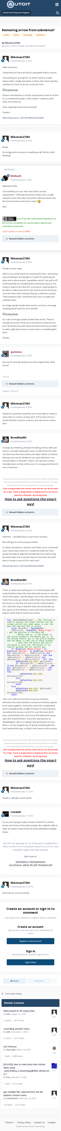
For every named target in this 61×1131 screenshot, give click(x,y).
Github (26, 864)
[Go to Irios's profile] (54, 1066)
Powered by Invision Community (30, 1126)
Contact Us (39, 1122)
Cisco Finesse (15, 864)
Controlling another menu (16, 1028)
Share (15, 980)
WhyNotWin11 (22, 861)
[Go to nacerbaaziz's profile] (54, 1093)
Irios (8, 1077)
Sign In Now (30, 962)
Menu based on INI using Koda (18, 1010)
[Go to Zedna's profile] (54, 1048)
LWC (8, 1014)
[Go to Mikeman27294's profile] (6, 59)
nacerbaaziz (12, 1098)
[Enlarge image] (10, 89)
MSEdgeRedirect (37, 861)
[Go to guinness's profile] (6, 354)
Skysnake (11, 1049)
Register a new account (30, 941)
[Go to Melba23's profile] (6, 178)
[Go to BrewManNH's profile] (6, 439)
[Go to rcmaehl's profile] (6, 814)
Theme (9, 1122)
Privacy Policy (24, 1122)
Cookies (52, 1122)
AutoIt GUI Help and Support (32, 45)
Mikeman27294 (12, 42)
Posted (21, 60)
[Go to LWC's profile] (54, 1012)
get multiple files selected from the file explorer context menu (23, 1093)
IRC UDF (33, 864)
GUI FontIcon (10, 1046)
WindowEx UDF (45, 864)
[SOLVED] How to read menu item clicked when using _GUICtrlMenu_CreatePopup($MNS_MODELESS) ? (26, 1069)
